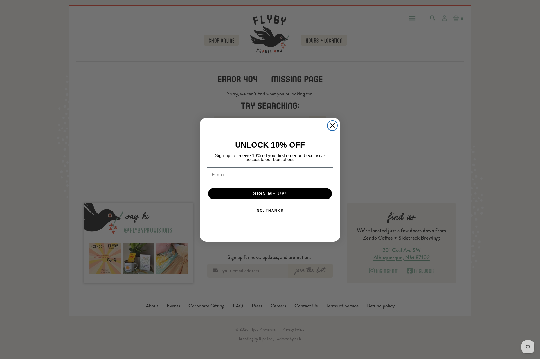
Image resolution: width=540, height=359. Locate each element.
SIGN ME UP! (270, 193)
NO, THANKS (270, 211)
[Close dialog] (332, 126)
